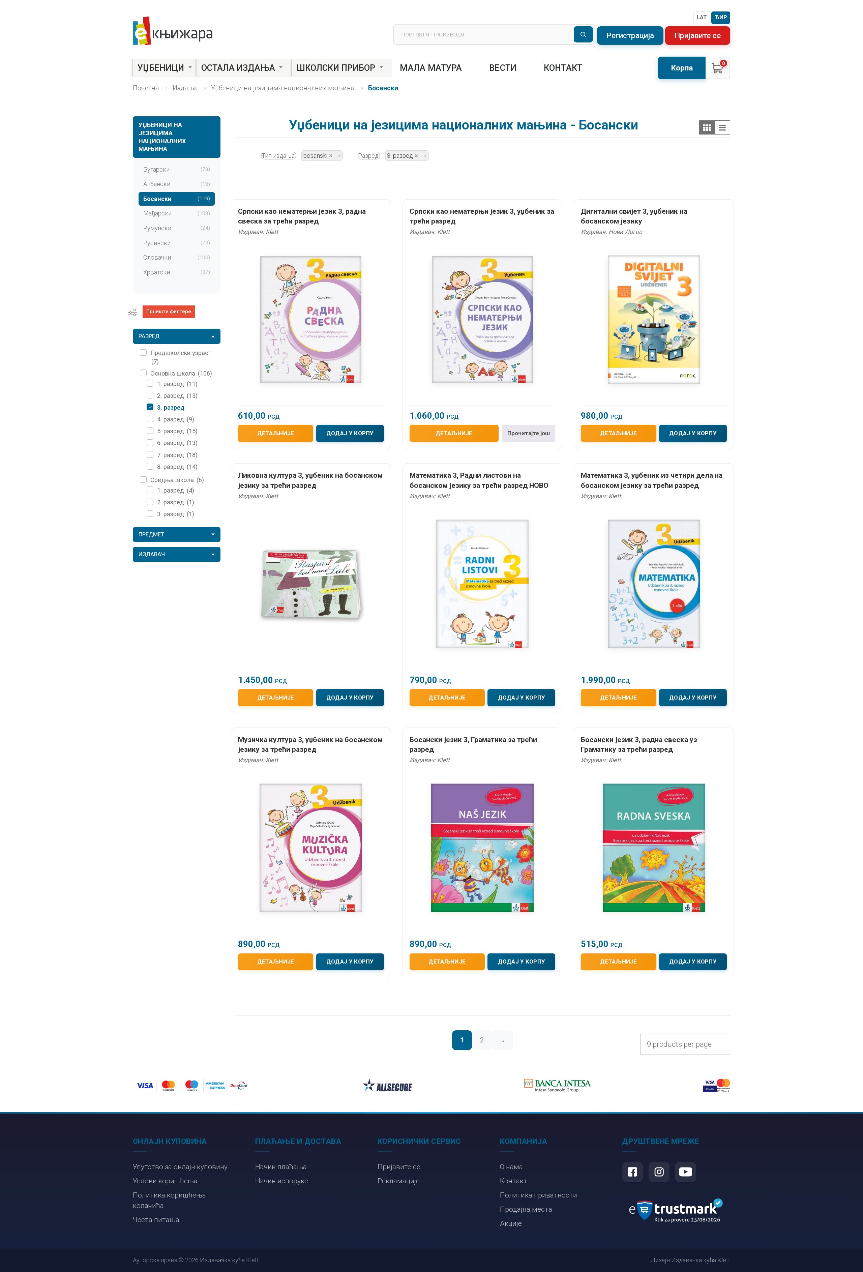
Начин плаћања (281, 1166)
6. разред (177, 442)
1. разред (177, 383)
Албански (176, 183)
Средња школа (177, 479)
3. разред (170, 407)
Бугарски (176, 169)
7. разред (177, 454)
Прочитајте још (528, 433)
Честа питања (156, 1219)
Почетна (146, 88)
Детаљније (275, 433)
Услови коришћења (165, 1181)
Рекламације (399, 1181)
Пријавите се (698, 35)
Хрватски (176, 272)
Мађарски (176, 213)
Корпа (682, 67)
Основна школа (181, 373)
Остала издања (238, 68)
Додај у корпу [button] (350, 433)
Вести (503, 68)
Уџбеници (161, 68)
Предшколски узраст (180, 357)
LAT (702, 17)
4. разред (175, 419)
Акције (511, 1223)
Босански (176, 198)
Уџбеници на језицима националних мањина (283, 88)
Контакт (563, 68)
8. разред (177, 466)
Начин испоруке (281, 1181)
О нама (511, 1166)
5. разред (177, 431)
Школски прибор (336, 68)
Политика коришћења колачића (169, 1200)
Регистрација (630, 35)
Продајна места (526, 1209)
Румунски (176, 228)
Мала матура (431, 68)
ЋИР (721, 17)
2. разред (177, 395)
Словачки (176, 257)
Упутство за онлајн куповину (180, 1166)
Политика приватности (538, 1195)
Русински (176, 242)
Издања (185, 88)
